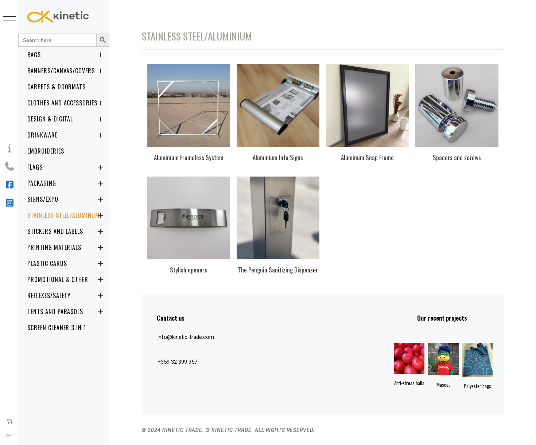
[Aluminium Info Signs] (278, 105)
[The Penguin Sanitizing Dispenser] (278, 218)
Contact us (171, 317)
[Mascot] (443, 359)
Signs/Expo (42, 199)
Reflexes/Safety (49, 295)
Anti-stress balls (409, 383)
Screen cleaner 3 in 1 (56, 327)
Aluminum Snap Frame (367, 157)
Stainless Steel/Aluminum (63, 215)
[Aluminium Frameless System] (188, 105)
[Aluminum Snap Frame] (367, 105)
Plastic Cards (47, 263)
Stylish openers (188, 269)
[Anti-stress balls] (409, 358)
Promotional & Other (57, 279)
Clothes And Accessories (62, 102)
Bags (34, 54)
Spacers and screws (457, 157)
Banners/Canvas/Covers (61, 70)
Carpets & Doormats (56, 86)
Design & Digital (50, 119)
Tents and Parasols (55, 311)
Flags (35, 167)
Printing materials (54, 247)
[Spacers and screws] (456, 105)
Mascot (443, 384)
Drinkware (42, 135)
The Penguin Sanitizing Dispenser (278, 269)
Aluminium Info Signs (278, 157)
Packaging (41, 183)
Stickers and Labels (55, 231)
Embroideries (45, 151)
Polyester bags (477, 386)
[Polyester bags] (477, 360)
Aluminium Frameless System (189, 157)
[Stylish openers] (188, 218)
